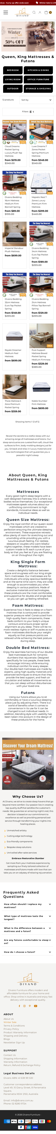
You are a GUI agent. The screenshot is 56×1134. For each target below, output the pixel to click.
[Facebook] (19, 1006)
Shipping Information (15, 1058)
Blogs (7, 1039)
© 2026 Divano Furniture (27, 1115)
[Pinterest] (30, 1006)
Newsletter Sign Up (14, 1042)
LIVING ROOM (13, 79)
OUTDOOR (13, 88)
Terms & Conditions (14, 1025)
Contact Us (10, 1055)
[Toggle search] (34, 12)
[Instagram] (24, 1006)
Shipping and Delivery (16, 1035)
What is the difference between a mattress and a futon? (24, 929)
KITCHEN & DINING (38, 70)
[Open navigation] (5, 12)
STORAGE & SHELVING (38, 88)
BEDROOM (13, 70)
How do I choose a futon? (19, 952)
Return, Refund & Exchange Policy (22, 1065)
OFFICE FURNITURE (38, 79)
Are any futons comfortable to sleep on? (26, 941)
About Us (9, 1018)
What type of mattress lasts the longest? (23, 917)
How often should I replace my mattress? (23, 906)
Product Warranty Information (20, 1032)
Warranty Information (15, 1061)
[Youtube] (35, 1006)
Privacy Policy (11, 1029)
